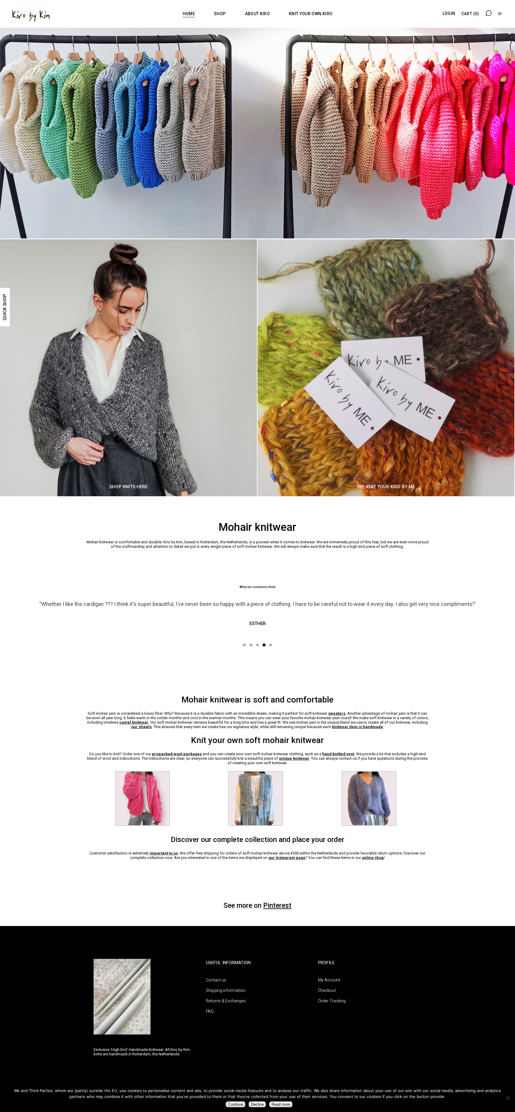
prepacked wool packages (177, 754)
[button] (244, 644)
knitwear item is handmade (357, 727)
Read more (281, 1104)
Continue (235, 1104)
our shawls (141, 727)
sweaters (336, 713)
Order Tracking (332, 1000)
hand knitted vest (338, 754)
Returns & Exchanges (226, 1000)
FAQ (210, 1011)
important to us (164, 853)
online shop (373, 857)
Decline (257, 1104)
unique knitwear (294, 758)
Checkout (327, 990)
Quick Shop (4, 307)
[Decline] (508, 1098)
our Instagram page (286, 857)
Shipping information (226, 990)
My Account (329, 980)
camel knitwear (133, 722)
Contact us (216, 980)
